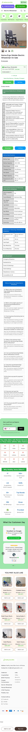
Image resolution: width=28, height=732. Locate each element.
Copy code (17, 69)
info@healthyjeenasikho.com (15, 668)
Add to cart (7, 729)
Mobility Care (5, 692)
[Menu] (22, 2)
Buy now (20, 729)
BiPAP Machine (5, 677)
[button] (2, 11)
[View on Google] (14, 554)
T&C (25, 67)
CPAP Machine (5, 690)
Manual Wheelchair (6, 687)
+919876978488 (9, 6)
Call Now (19, 82)
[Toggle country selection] (6, 429)
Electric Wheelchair (6, 685)
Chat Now (22, 6)
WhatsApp (8, 82)
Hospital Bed (4, 675)
